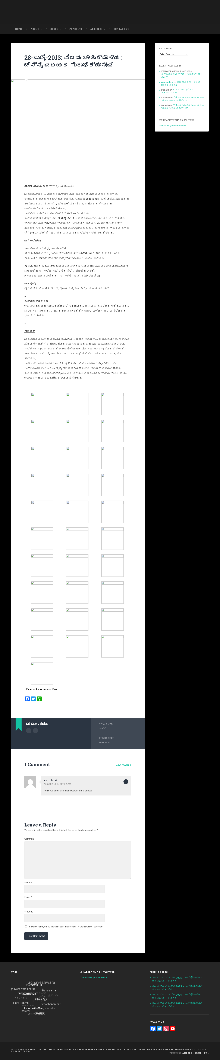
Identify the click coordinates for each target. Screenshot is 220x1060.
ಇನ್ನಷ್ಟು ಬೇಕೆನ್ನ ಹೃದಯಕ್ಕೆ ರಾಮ (177, 91)
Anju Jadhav (167, 82)
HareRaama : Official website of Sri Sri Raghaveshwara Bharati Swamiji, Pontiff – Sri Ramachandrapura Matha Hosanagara (105, 1049)
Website (28, 912)
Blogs (54, 29)
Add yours (123, 765)
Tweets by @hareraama (93, 977)
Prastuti (75, 29)
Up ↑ (206, 1053)
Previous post (106, 737)
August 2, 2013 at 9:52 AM (57, 784)
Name (28, 882)
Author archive (28, 730)
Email (28, 897)
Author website (35, 730)
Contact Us (121, 29)
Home (18, 29)
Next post (104, 742)
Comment (29, 839)
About (35, 29)
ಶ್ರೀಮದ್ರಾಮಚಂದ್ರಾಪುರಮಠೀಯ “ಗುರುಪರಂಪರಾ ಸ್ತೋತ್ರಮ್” (182, 99)
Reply (125, 781)
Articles (96, 29)
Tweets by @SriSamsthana (172, 125)
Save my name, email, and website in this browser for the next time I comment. (66, 926)
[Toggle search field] (204, 29)
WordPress (22, 1051)
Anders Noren (191, 1053)
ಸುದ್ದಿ (102, 728)
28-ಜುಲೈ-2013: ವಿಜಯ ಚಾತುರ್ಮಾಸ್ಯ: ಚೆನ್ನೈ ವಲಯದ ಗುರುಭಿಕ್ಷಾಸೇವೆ (73, 61)
